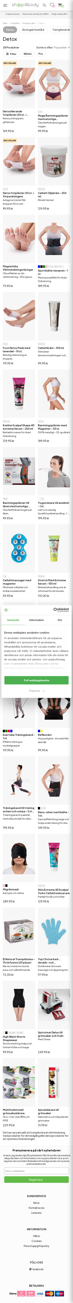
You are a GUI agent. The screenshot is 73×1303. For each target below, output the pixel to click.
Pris (40, 54)
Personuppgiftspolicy (36, 1245)
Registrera (36, 1179)
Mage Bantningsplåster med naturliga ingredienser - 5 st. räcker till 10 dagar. (53, 117)
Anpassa (34, 690)
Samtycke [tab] (13, 619)
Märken (28, 54)
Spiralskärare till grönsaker (48, 1111)
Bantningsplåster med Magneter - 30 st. (52, 427)
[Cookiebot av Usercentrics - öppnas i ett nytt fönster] (53, 610)
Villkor (36, 1236)
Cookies (37, 1240)
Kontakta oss (36, 1207)
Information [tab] (36, 619)
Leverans (36, 1212)
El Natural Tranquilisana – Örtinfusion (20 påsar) (19, 960)
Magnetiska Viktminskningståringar (18, 268)
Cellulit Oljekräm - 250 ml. (52, 194)
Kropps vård (29, 23)
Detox (10, 29)
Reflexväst (45, 734)
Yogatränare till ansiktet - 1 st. (53, 504)
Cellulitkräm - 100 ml (51, 347)
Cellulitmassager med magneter (17, 582)
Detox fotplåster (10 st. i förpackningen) (18, 194)
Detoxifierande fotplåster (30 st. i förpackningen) (14, 113)
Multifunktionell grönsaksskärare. (14, 1111)
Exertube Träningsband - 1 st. (19, 736)
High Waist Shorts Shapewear (14, 1038)
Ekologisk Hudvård (33, 29)
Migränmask (11, 889)
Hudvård (15, 23)
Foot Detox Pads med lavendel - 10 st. (16, 349)
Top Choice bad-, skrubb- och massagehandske (49, 960)
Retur (36, 1202)
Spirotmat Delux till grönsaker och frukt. (51, 1034)
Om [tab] (60, 619)
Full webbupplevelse (36, 680)
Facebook (37, 1269)
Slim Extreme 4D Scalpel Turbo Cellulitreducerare (54, 891)
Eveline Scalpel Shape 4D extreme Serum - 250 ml (18, 427)
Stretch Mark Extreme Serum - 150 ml (52, 582)
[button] (44, 5)
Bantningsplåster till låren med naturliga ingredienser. (16, 504)
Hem (5, 23)
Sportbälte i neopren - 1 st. (53, 272)
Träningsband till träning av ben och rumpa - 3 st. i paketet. (18, 809)
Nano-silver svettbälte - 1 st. (53, 814)
